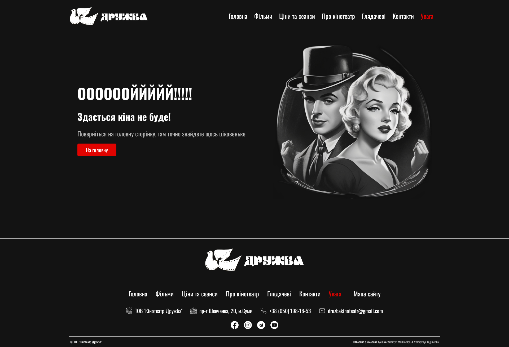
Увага (427, 16)
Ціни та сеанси (297, 16)
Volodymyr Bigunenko (426, 342)
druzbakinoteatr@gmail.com (355, 311)
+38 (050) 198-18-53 (290, 311)
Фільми (263, 16)
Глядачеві (374, 16)
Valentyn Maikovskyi (399, 342)
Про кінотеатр (338, 16)
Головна (238, 16)
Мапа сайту (367, 293)
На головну (97, 150)
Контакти (403, 16)
